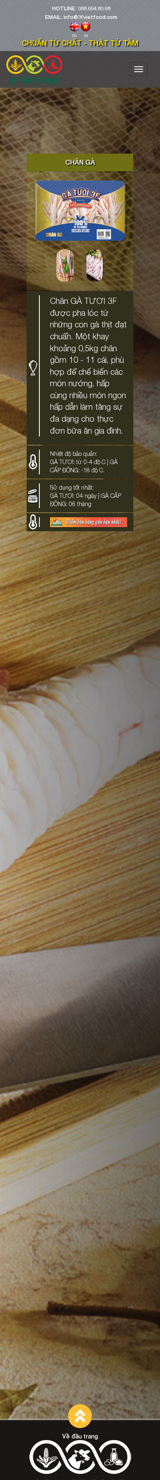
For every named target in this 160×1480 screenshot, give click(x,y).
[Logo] (34, 69)
